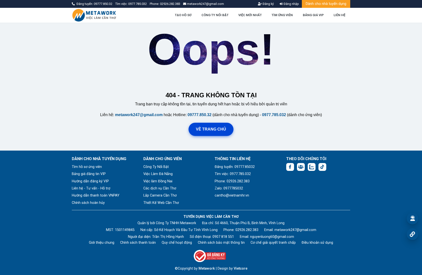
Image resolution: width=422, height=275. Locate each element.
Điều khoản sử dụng (317, 243)
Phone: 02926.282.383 (232, 181)
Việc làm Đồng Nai (157, 181)
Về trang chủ (211, 129)
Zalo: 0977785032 (229, 188)
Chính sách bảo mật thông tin (221, 243)
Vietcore (240, 268)
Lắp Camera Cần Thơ (160, 195)
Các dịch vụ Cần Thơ (159, 188)
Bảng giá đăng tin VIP (89, 174)
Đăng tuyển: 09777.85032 (235, 167)
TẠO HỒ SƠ (183, 15)
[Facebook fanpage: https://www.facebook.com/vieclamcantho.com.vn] (290, 167)
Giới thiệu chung (101, 243)
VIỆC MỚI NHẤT (250, 15)
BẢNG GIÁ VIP (313, 15)
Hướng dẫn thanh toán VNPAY (95, 195)
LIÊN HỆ (339, 15)
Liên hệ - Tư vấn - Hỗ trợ (91, 188)
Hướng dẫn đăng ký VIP (90, 181)
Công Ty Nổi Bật (156, 167)
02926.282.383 (170, 4)
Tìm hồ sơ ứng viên (87, 167)
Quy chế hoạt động (177, 243)
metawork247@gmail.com (139, 115)
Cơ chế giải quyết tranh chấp (273, 243)
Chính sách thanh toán (138, 243)
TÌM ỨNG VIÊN (282, 15)
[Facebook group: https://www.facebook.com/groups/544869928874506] (301, 167)
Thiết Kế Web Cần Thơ (161, 203)
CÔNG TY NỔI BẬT (215, 15)
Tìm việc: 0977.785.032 (233, 174)
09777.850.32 (103, 4)
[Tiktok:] (322, 167)
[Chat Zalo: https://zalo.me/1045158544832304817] (312, 167)
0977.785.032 (138, 4)
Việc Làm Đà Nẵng (158, 174)
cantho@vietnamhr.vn (232, 195)
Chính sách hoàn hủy (88, 203)
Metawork (207, 268)
